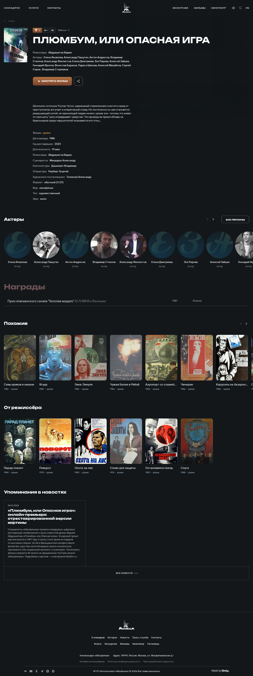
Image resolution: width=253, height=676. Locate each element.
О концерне (12, 7)
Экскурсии (180, 7)
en (247, 7)
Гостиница (153, 643)
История (112, 637)
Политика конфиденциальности (123, 661)
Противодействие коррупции (158, 661)
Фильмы (199, 7)
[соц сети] (25, 671)
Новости (124, 637)
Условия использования (91, 661)
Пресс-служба (140, 637)
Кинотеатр (218, 7)
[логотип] (126, 8)
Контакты (54, 7)
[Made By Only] (220, 670)
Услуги (34, 7)
